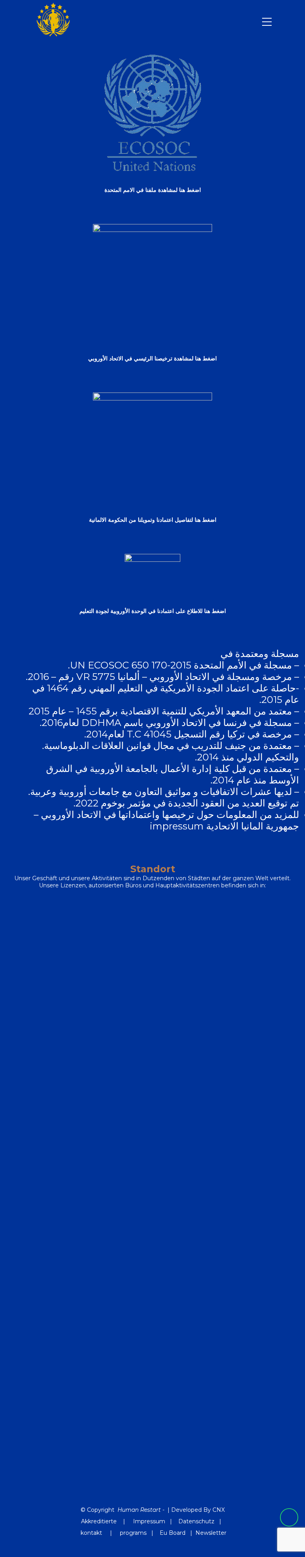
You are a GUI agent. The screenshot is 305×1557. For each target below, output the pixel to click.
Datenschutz (196, 1521)
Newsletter (210, 1532)
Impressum (149, 1521)
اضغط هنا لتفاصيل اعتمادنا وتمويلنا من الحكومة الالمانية (152, 519)
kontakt (92, 1532)
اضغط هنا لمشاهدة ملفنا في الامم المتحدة (152, 189)
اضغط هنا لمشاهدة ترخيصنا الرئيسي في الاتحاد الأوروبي (152, 358)
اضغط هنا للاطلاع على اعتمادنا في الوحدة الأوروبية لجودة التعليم (152, 611)
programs (133, 1532)
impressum (177, 826)
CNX (218, 1509)
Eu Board (172, 1532)
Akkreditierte (99, 1521)
